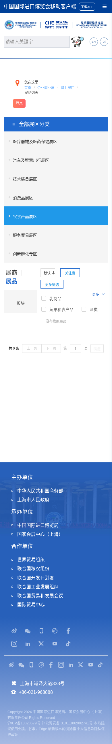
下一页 (51, 348)
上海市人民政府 (33, 499)
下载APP (87, 7)
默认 (47, 273)
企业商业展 (46, 88)
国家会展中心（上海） (40, 534)
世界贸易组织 (31, 559)
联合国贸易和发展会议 (40, 595)
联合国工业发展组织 (38, 586)
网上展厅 (67, 88)
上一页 (32, 348)
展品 (11, 281)
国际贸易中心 (31, 604)
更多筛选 (52, 285)
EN (94, 41)
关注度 (70, 273)
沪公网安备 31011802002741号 (67, 723)
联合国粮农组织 (33, 568)
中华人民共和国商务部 (40, 490)
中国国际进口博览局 (38, 525)
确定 (97, 349)
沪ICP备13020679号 (23, 723)
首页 (27, 88)
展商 (11, 273)
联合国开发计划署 (35, 577)
